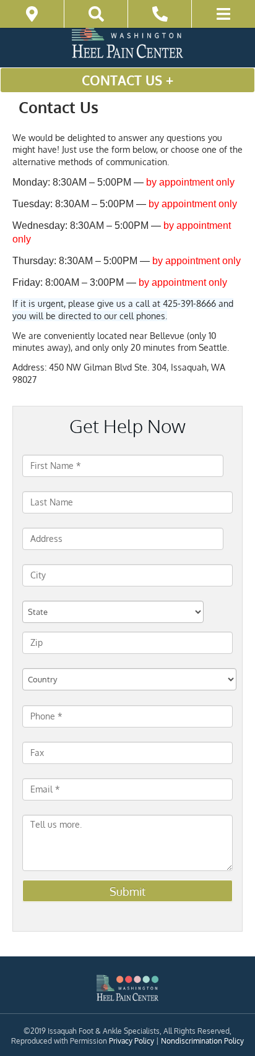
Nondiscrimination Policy (202, 1040)
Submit (127, 891)
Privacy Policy (131, 1040)
